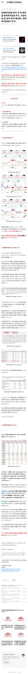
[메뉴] (2, 2)
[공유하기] (7, 580)
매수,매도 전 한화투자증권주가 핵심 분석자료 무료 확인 (9, 40)
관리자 (19, 672)
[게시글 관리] (9, 580)
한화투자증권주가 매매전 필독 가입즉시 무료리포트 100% (9, 37)
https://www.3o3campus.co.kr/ (11, 46)
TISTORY (14, 672)
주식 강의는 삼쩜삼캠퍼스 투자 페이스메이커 (9, 48)
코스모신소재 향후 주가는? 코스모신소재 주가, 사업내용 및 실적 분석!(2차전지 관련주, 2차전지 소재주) (10, 595)
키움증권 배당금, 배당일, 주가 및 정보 (10, 571)
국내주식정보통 (4, 585)
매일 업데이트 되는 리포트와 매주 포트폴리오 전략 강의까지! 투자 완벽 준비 (9, 51)
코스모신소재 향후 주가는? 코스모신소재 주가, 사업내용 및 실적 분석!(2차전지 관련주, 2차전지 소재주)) (13, 69)
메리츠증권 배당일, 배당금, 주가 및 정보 (10, 569)
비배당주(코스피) (11, 585)
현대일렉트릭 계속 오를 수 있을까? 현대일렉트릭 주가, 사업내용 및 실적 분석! (10, 599)
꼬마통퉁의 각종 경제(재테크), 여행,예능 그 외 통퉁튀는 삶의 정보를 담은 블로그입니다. (11, 658)
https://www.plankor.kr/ (9, 35)
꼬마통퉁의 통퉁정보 (14, 2)
